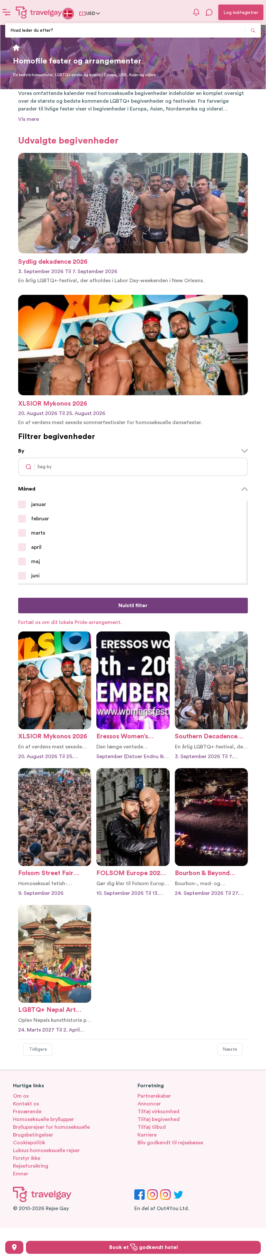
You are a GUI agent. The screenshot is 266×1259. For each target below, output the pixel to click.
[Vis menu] (6, 12)
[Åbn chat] (209, 12)
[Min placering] (14, 1247)
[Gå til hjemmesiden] (39, 12)
